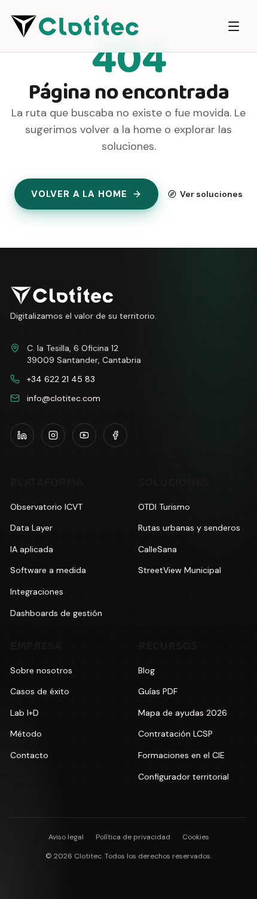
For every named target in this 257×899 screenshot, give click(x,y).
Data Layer (31, 527)
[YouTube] (84, 435)
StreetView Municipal (179, 570)
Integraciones (36, 591)
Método (26, 733)
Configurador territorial (183, 776)
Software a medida (48, 570)
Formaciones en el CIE (181, 755)
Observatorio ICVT (46, 506)
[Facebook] (115, 435)
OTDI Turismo (164, 506)
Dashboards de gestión (56, 613)
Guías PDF (158, 691)
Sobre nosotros (41, 670)
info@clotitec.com (63, 398)
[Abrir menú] (234, 26)
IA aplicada (31, 549)
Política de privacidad (133, 837)
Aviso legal (66, 837)
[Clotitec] (62, 295)
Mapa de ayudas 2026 (182, 712)
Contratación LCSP (175, 733)
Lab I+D (24, 712)
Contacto (29, 755)
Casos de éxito (39, 691)
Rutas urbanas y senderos (189, 527)
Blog (146, 670)
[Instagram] (53, 435)
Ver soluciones (211, 194)
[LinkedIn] (22, 435)
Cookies (195, 837)
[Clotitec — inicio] (74, 26)
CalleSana (157, 549)
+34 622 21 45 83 (61, 379)
